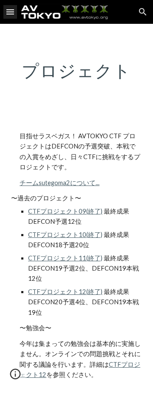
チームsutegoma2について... (59, 182)
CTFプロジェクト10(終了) (65, 234)
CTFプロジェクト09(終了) (65, 211)
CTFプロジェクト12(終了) (65, 291)
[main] (76, 70)
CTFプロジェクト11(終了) (65, 258)
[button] (10, 11)
